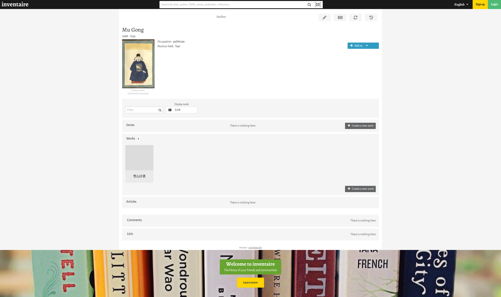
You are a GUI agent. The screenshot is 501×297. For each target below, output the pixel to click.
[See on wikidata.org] (340, 17)
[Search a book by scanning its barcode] (318, 4)
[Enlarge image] (138, 63)
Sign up (480, 4)
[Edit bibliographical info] (324, 17)
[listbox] (181, 110)
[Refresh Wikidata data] (355, 17)
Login (494, 4)
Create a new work (362, 189)
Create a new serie (362, 126)
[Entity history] (371, 17)
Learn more (250, 282)
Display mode (182, 104)
